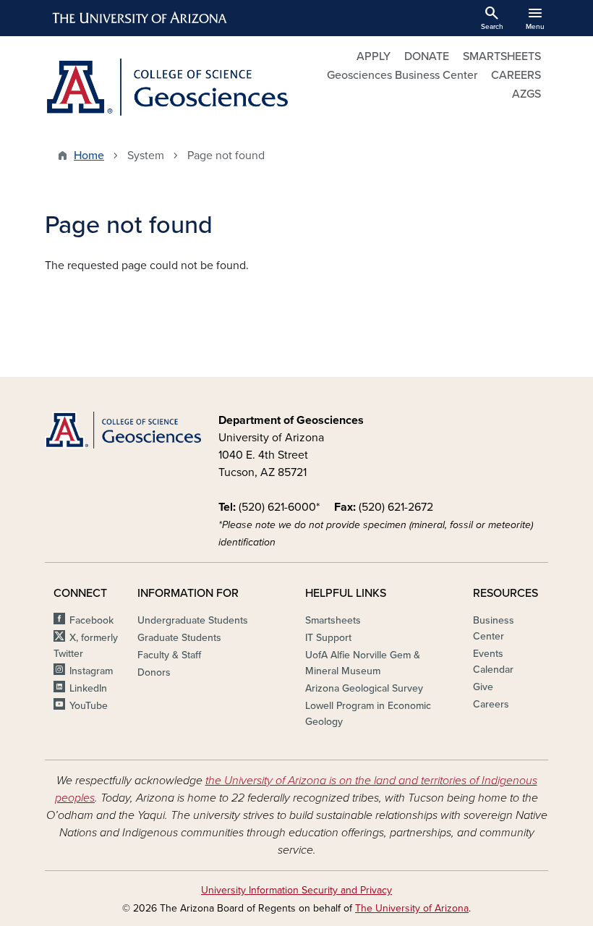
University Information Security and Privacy (296, 890)
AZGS (526, 94)
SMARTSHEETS (502, 56)
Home (89, 155)
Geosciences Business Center (402, 75)
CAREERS (516, 75)
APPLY (374, 56)
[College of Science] (123, 430)
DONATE (426, 56)
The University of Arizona (412, 908)
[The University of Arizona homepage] (140, 18)
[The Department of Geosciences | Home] (166, 87)
